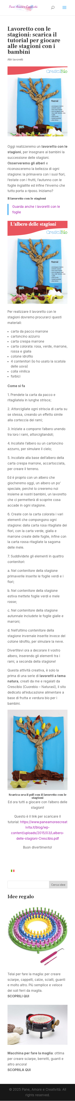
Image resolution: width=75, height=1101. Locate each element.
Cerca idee (58, 884)
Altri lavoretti (15, 59)
